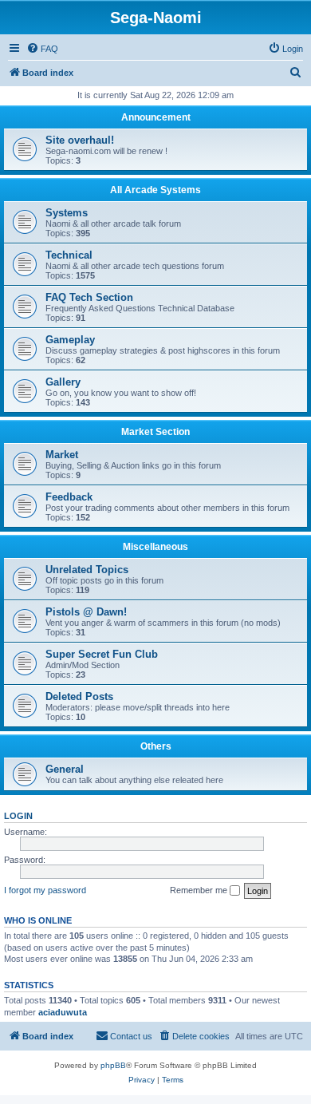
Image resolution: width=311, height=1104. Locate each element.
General (64, 769)
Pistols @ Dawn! (86, 612)
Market (61, 455)
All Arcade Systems (155, 190)
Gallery (63, 382)
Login (18, 816)
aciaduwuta (62, 1012)
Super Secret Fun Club (101, 654)
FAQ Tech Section (89, 297)
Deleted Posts (79, 696)
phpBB (113, 1065)
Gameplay (70, 340)
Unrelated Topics (86, 570)
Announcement (156, 117)
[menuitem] (42, 48)
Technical (69, 255)
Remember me (200, 890)
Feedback (69, 497)
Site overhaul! (79, 140)
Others (155, 746)
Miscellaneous (155, 546)
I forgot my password (45, 890)
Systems (66, 213)
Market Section (155, 431)
